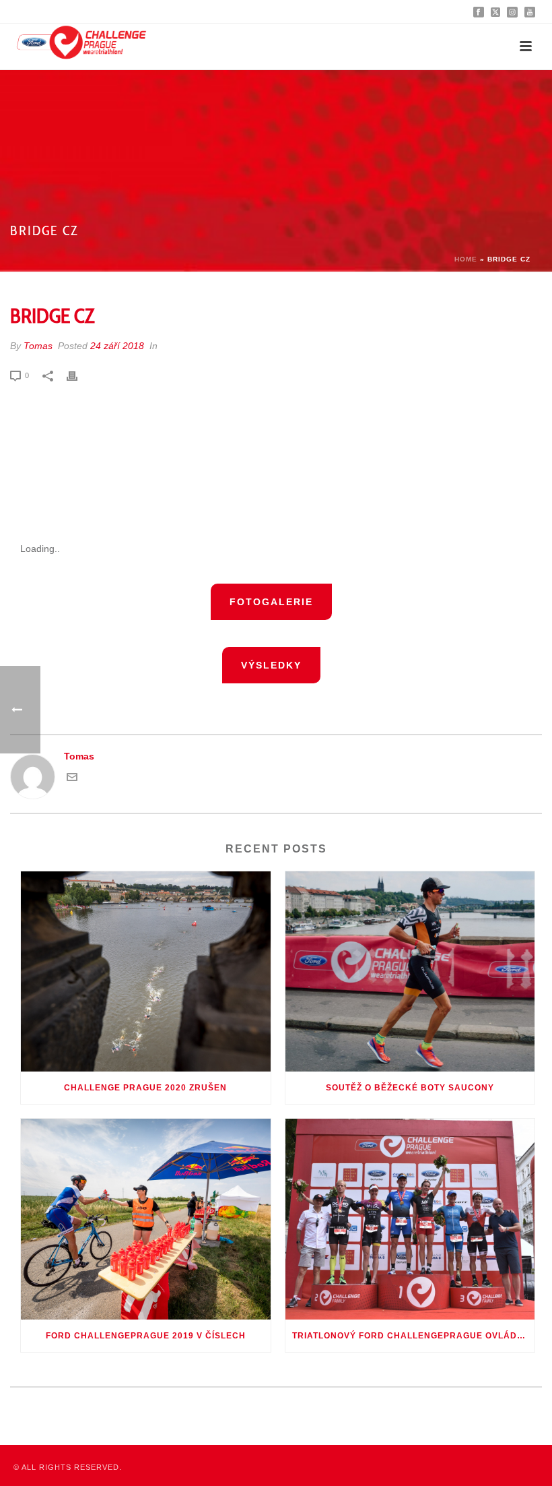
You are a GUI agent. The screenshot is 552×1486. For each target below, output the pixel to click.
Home (465, 259)
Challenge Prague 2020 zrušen (145, 1087)
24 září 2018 (117, 345)
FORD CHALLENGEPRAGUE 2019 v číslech (146, 1335)
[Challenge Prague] (81, 46)
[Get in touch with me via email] (72, 779)
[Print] (79, 375)
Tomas (38, 345)
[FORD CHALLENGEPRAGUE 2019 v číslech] (146, 1219)
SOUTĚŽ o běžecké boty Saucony (410, 1087)
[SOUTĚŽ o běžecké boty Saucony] (410, 971)
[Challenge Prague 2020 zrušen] (146, 971)
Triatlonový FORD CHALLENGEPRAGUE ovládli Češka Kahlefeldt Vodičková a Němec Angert (413, 1335)
